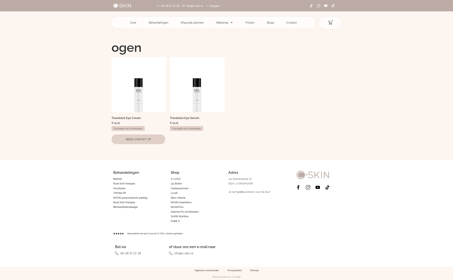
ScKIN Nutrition (180, 216)
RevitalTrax (177, 206)
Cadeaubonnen (179, 188)
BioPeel (117, 178)
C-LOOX (176, 178)
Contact (291, 22)
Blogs (270, 22)
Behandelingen (158, 22)
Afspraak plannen (192, 22)
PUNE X (175, 221)
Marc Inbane (178, 197)
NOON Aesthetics (181, 202)
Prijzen (249, 22)
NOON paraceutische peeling (130, 197)
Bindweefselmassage (125, 206)
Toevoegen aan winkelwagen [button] (128, 128)
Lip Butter (176, 183)
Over (133, 22)
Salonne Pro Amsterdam (185, 211)
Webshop (222, 22)
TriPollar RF (119, 192)
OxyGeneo (119, 188)
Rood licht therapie (124, 183)
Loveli (174, 192)
